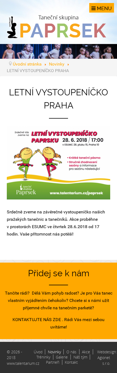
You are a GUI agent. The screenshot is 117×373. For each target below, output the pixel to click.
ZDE (57, 319)
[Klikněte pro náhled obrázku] (58, 162)
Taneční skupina (58, 17)
